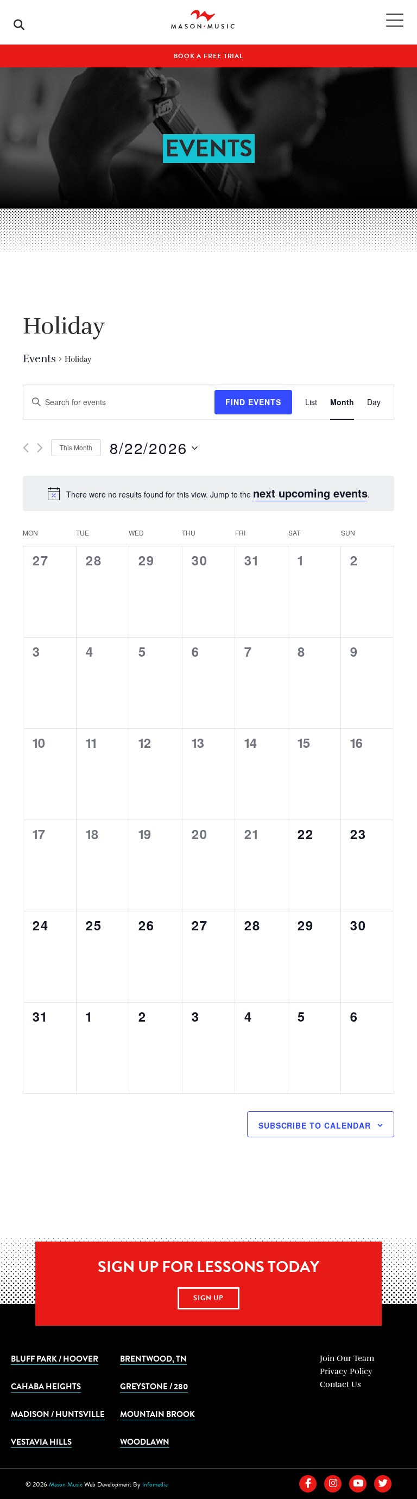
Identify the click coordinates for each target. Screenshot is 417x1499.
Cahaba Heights (46, 1386)
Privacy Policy (346, 1371)
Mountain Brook (157, 1413)
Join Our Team (347, 1358)
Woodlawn (144, 1441)
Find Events (253, 401)
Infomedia (155, 1484)
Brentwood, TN (153, 1358)
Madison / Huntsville (58, 1413)
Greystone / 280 (154, 1386)
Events (39, 359)
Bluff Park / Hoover (54, 1358)
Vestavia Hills (41, 1441)
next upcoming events (310, 493)
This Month (76, 447)
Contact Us (340, 1384)
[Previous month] (26, 448)
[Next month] (40, 448)
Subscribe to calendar (314, 1125)
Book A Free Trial (208, 56)
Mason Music (66, 1484)
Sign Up (208, 1298)
